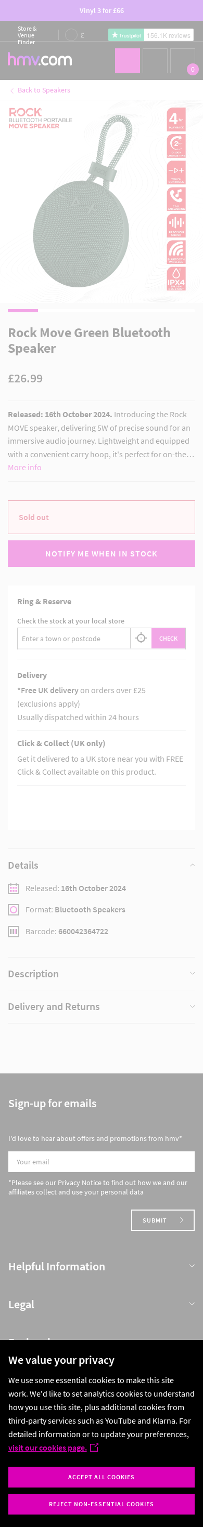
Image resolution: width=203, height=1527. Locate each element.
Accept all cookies (101, 1477)
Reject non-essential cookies (101, 1504)
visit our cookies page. (47, 1447)
